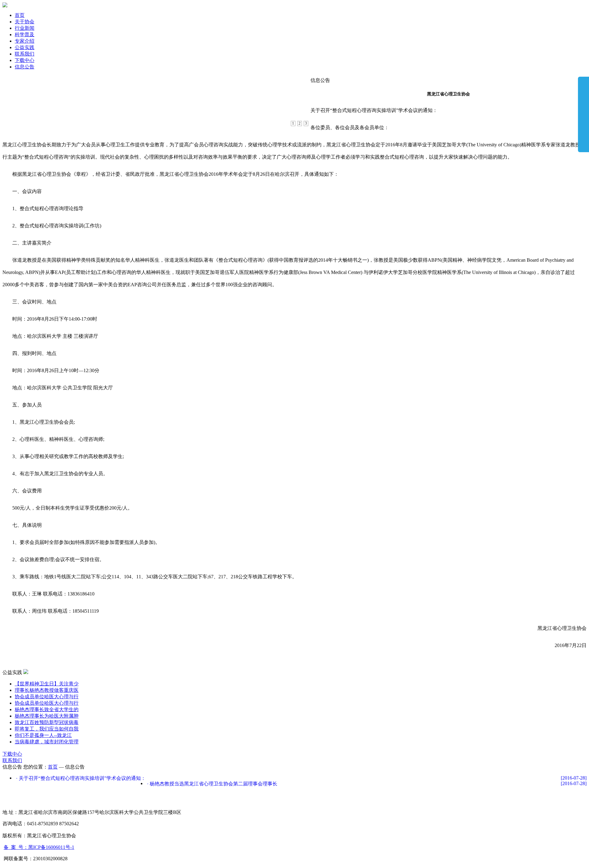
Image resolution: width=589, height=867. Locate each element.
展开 (583, 114)
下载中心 (24, 60)
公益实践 (24, 47)
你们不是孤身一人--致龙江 (43, 735)
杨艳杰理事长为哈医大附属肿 (47, 716)
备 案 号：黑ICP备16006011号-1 (39, 847)
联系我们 (24, 53)
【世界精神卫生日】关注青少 (47, 683)
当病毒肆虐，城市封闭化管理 (47, 741)
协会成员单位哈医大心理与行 (47, 696)
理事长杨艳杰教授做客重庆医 (47, 690)
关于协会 (24, 21)
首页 (20, 15)
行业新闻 (24, 28)
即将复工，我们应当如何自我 (47, 728)
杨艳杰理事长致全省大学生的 (47, 709)
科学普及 (24, 34)
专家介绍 (24, 41)
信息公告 (24, 66)
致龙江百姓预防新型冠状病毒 (47, 722)
